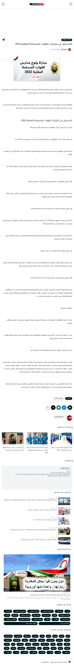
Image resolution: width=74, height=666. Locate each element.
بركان (53, 644)
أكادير (48, 636)
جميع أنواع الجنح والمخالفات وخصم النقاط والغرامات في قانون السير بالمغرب (33, 530)
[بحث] (3, 4)
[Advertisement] (37, 24)
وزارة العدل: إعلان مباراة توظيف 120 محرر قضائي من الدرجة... (12, 449)
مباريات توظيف (25, 615)
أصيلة (55, 636)
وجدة (16, 652)
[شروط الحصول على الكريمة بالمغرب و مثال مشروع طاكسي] (64, 541)
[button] (64, 407)
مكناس (25, 652)
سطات (46, 648)
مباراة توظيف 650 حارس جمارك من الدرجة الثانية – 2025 (61, 449)
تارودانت (20, 644)
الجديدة (35, 636)
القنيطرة (17, 640)
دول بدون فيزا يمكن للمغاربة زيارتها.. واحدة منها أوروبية (50, 595)
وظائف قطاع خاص (31, 623)
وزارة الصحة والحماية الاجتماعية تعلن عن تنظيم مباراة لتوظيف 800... (37, 450)
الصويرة (42, 640)
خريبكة (54, 648)
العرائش (33, 640)
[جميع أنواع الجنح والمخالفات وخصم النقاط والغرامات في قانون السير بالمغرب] (64, 531)
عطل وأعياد (46, 615)
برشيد (60, 644)
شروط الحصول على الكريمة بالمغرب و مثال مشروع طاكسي (38, 540)
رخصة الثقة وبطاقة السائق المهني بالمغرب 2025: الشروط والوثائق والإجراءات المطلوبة (30, 500)
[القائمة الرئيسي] (70, 4)
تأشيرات (8, 611)
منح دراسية (65, 619)
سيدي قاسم (31, 648)
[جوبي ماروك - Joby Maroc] (37, 4)
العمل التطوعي (34, 611)
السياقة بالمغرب (48, 611)
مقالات (7, 615)
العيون (25, 640)
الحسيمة (27, 636)
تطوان (67, 648)
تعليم (54, 615)
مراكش (34, 652)
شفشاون (21, 648)
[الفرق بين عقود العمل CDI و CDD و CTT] (64, 521)
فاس (58, 652)
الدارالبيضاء (8, 636)
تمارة (60, 648)
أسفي (61, 636)
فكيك (50, 652)
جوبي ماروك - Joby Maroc (49, 662)
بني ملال (36, 644)
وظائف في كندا (65, 623)
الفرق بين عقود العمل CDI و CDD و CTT (45, 520)
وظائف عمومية (67, 39)
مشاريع (15, 615)
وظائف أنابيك (38, 619)
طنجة (6, 648)
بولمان (28, 644)
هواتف (56, 619)
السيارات (59, 611)
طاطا (13, 648)
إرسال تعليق (65, 468)
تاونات (7, 644)
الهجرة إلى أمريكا (20, 611)
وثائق (47, 619)
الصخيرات (51, 640)
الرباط (67, 640)
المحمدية (8, 640)
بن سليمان (45, 644)
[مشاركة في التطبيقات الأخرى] (48, 407)
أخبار (68, 611)
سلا (39, 648)
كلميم (42, 652)
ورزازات (8, 652)
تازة (13, 644)
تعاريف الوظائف (64, 615)
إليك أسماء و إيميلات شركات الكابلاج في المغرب (42, 510)
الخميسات (18, 636)
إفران (42, 636)
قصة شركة (36, 615)
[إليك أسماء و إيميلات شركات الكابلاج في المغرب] (64, 511)
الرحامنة (59, 640)
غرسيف (67, 652)
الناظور (67, 644)
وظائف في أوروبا (11, 619)
